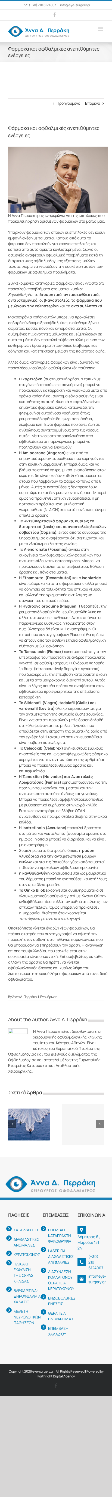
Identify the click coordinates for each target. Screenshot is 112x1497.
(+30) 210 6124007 (95, 1262)
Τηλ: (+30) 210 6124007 (39, 5)
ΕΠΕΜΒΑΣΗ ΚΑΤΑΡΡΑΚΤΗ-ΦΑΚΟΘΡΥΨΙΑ (58, 1235)
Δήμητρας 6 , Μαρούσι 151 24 (88, 1242)
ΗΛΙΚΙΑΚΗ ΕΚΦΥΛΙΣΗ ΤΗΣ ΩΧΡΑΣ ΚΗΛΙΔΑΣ (23, 1272)
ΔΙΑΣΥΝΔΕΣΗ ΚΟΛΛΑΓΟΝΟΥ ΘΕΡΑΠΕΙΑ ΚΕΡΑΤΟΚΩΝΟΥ (58, 1280)
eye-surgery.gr (43, 1371)
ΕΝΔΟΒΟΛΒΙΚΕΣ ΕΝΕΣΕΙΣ (58, 1300)
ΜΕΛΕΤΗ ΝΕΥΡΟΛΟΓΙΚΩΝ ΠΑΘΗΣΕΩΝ (24, 1317)
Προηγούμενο (68, 103)
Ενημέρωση (48, 996)
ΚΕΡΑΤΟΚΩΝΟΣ (24, 1254)
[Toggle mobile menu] (101, 29)
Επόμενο (92, 103)
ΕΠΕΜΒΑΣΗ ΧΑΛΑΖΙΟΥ (58, 1331)
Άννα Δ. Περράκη (24, 996)
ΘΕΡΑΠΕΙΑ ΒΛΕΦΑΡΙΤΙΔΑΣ (58, 1316)
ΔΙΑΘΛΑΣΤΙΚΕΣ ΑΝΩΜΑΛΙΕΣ (24, 1242)
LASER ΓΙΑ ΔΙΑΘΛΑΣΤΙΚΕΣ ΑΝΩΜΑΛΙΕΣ (58, 1256)
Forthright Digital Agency (56, 1376)
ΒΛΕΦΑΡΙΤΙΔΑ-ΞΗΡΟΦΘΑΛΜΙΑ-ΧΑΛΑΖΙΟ (24, 1296)
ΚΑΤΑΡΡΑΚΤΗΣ (24, 1229)
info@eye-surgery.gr (75, 5)
